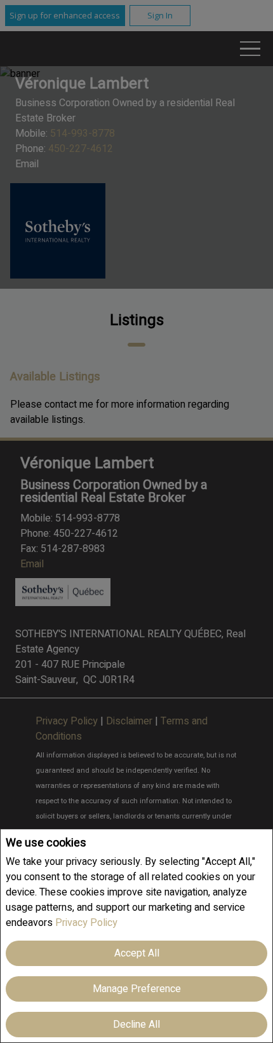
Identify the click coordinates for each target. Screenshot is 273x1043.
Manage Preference (137, 989)
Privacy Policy (86, 922)
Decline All (136, 1024)
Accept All (136, 953)
